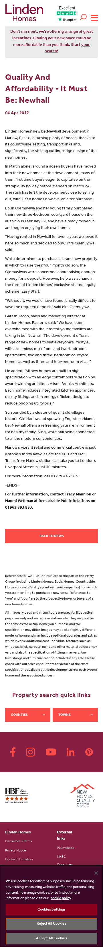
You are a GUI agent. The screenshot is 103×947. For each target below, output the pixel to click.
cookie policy (61, 898)
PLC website (65, 848)
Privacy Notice (15, 851)
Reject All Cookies (51, 924)
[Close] (96, 873)
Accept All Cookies (51, 938)
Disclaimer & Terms (18, 841)
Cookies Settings (51, 910)
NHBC (61, 857)
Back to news (51, 536)
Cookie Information (19, 860)
